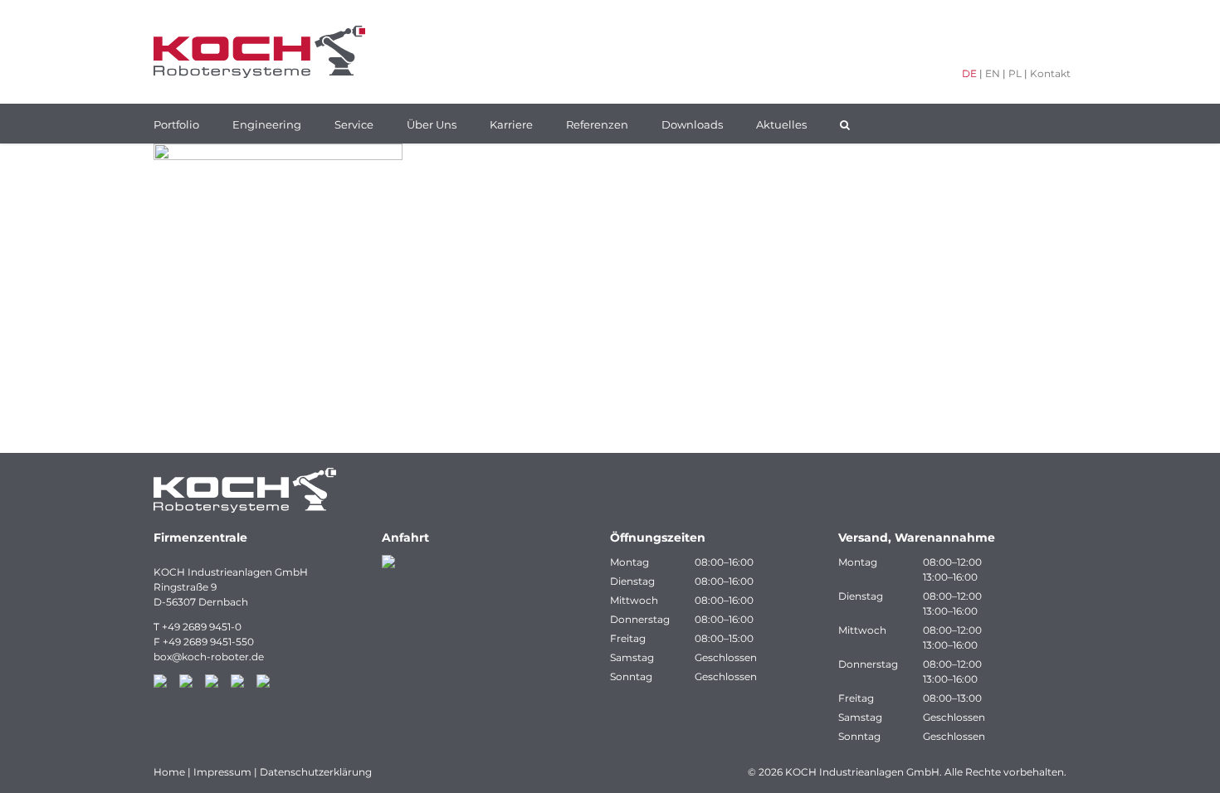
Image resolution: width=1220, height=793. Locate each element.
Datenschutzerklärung (316, 772)
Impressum (222, 772)
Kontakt (1050, 73)
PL (1015, 73)
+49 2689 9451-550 (208, 641)
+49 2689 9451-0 (202, 626)
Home (169, 772)
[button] (845, 124)
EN (992, 73)
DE (969, 73)
